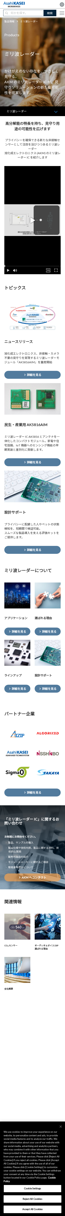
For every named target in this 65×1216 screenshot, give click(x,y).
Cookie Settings (32, 1188)
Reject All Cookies (32, 1198)
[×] (61, 1127)
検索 (50, 13)
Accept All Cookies (32, 1209)
